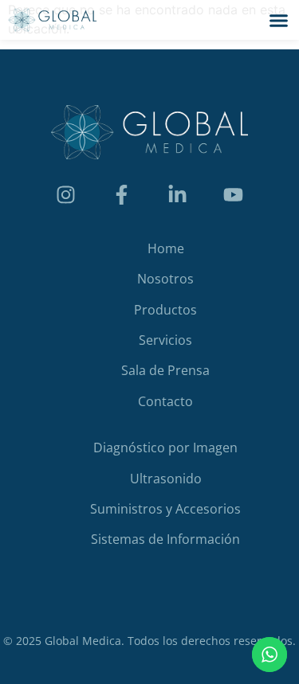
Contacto (165, 401)
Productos (165, 310)
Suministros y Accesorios (165, 509)
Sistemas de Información (165, 539)
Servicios (165, 340)
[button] (279, 20)
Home (166, 248)
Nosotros (165, 278)
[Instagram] (66, 195)
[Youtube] (234, 195)
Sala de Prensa (165, 370)
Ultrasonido (166, 478)
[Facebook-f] (122, 195)
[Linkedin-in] (178, 195)
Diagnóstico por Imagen (165, 447)
